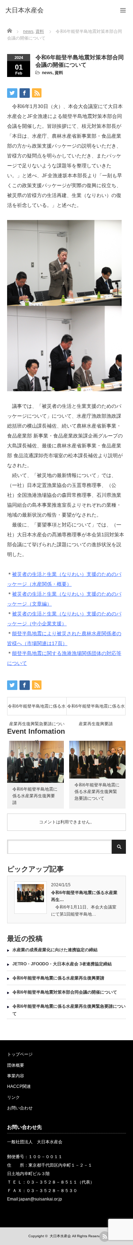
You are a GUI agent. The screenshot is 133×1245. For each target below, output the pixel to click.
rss (104, 1236)
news (47, 72)
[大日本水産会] (24, 10)
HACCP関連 (19, 1086)
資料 (59, 72)
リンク (13, 1097)
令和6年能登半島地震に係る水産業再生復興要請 (96, 709)
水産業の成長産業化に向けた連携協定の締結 (55, 949)
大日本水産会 (60, 1236)
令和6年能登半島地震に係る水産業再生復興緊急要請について (37, 709)
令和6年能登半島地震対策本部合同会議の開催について (64, 992)
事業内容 (15, 1075)
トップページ (20, 1054)
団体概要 (15, 1065)
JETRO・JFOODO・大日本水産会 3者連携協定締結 (62, 963)
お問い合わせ (20, 1108)
